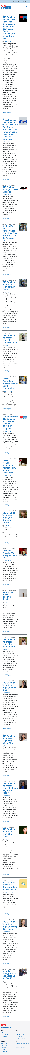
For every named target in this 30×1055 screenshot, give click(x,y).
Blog (24, 7)
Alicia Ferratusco (8, 892)
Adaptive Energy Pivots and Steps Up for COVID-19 (9, 974)
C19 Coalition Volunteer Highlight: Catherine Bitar (9, 339)
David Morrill (7, 41)
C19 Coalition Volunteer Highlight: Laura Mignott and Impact (10, 788)
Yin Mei (6, 345)
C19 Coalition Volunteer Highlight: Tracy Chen (10, 832)
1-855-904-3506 (21, 1047)
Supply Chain (20, 1038)
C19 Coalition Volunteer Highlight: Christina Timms (9, 518)
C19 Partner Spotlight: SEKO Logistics (10, 189)
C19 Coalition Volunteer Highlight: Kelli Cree (9, 686)
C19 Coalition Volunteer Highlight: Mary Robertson (9, 925)
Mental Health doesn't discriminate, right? (9, 595)
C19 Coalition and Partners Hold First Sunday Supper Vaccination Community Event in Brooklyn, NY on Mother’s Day (10, 28)
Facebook (4, 1043)
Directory (19, 1032)
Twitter (3, 1049)
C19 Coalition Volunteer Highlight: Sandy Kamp (9, 643)
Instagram (4, 1045)
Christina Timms (8, 240)
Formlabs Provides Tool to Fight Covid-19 (9, 554)
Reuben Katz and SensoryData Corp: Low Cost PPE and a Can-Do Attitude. (10, 232)
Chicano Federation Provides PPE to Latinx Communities (10, 383)
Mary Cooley (7, 292)
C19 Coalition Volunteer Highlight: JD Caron (9, 285)
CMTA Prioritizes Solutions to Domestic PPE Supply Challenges (9, 467)
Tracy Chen (7, 746)
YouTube (4, 1051)
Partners (4, 1036)
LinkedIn (3, 1047)
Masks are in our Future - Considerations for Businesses (9, 886)
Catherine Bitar (8, 391)
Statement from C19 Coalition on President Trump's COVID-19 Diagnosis (10, 422)
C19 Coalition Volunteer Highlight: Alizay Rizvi (9, 739)
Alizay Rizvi (7, 525)
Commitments (5, 1034)
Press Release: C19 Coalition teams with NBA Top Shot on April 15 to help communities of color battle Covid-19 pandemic (10, 129)
